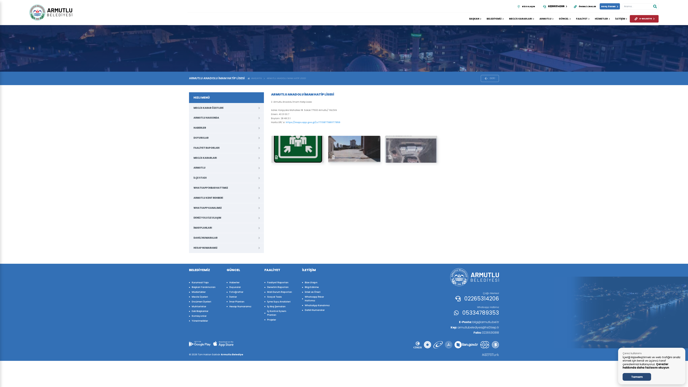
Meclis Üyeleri (200, 296)
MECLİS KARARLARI (520, 18)
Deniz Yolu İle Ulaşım (207, 217)
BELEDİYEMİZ (494, 18)
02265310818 (486, 333)
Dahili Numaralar (206, 238)
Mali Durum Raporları (279, 292)
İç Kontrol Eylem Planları (276, 313)
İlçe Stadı (200, 178)
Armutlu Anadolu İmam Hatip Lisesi (286, 78)
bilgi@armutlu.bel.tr (479, 322)
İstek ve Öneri (312, 292)
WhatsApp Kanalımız (208, 208)
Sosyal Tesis (274, 296)
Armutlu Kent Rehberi (208, 198)
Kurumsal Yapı (200, 282)
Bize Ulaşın (311, 282)
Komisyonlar (199, 316)
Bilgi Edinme (312, 287)
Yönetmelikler (200, 320)
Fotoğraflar (236, 292)
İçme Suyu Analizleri (278, 301)
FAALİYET (581, 18)
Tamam (637, 377)
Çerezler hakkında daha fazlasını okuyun (646, 366)
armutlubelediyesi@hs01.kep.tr (475, 327)
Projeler (271, 319)
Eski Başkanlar (200, 311)
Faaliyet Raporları (206, 148)
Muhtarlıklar (199, 306)
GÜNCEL (564, 18)
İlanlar (233, 296)
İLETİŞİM (620, 18)
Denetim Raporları (278, 287)
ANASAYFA (256, 78)
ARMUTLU (545, 18)
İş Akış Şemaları (276, 306)
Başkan (474, 18)
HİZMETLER (601, 18)
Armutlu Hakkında (206, 118)
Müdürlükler (199, 292)
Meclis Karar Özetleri (208, 108)
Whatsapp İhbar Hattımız (211, 188)
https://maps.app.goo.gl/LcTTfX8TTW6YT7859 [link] (313, 122)
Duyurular (201, 138)
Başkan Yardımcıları (204, 287)
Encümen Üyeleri (201, 301)
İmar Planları (203, 228)
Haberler (200, 128)
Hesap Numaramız (206, 248)
